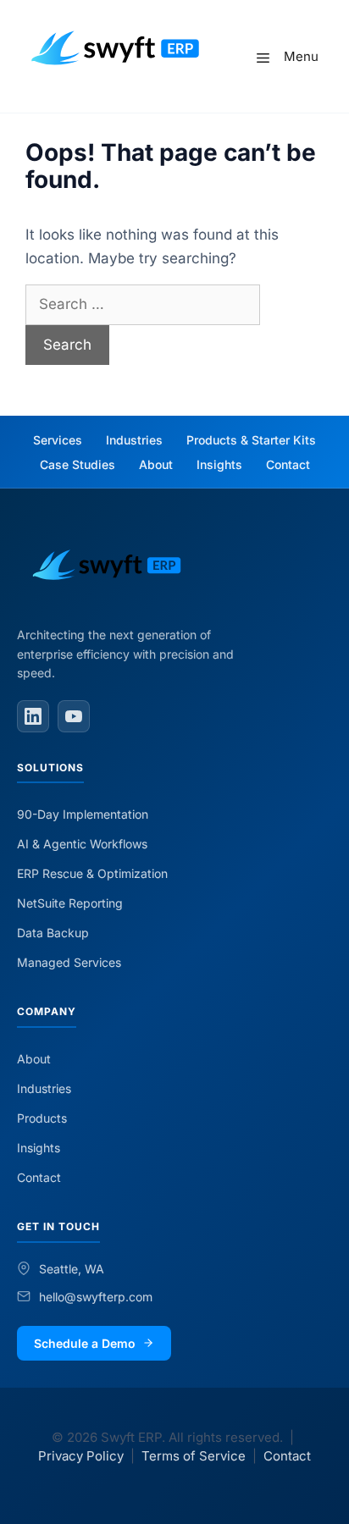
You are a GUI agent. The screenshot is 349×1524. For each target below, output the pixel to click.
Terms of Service (193, 1456)
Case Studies (77, 464)
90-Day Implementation (82, 814)
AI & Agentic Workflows (82, 844)
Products (42, 1118)
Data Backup (53, 932)
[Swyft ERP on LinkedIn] (33, 716)
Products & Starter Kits (251, 440)
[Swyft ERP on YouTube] (74, 716)
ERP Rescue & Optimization (92, 873)
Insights (219, 464)
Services (57, 440)
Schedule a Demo (85, 1343)
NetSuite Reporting (70, 903)
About (156, 464)
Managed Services (69, 962)
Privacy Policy (81, 1456)
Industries (134, 440)
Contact (288, 464)
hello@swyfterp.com (95, 1296)
